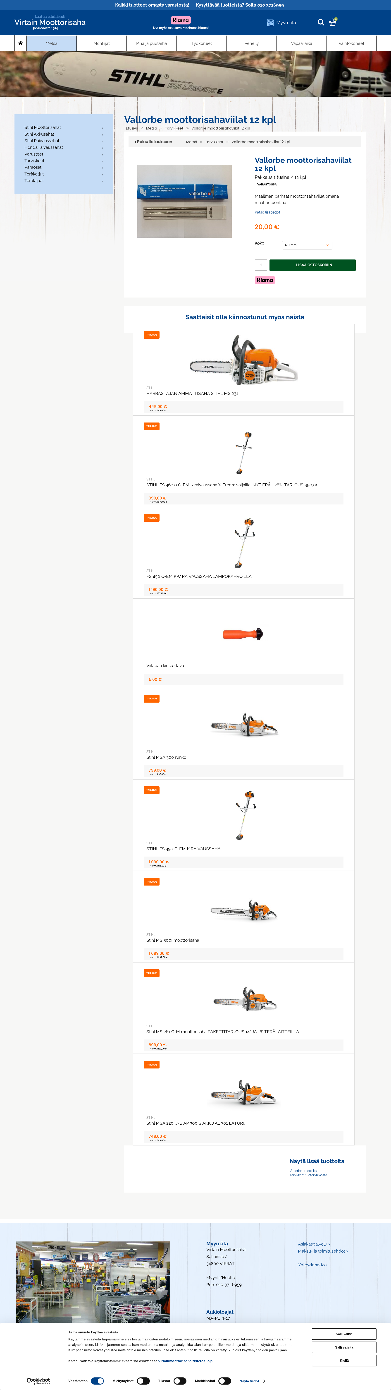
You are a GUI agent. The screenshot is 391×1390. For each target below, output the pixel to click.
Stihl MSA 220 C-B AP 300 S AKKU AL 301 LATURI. (195, 1123)
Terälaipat (34, 180)
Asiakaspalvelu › (314, 1244)
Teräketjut (34, 174)
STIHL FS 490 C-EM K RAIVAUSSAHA (183, 848)
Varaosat (32, 167)
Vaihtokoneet (351, 43)
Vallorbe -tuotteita (303, 1171)
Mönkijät (101, 43)
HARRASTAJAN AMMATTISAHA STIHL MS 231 (192, 393)
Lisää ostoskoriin (314, 265)
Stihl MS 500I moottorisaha (172, 940)
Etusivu (132, 128)
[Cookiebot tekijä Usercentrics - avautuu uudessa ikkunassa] (38, 1381)
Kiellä (344, 1360)
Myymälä (286, 22)
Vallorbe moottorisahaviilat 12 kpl (220, 128)
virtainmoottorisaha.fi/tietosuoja (185, 1361)
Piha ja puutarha (151, 43)
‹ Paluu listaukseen (153, 141)
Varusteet (33, 154)
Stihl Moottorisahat (42, 127)
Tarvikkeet (34, 160)
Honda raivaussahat (43, 147)
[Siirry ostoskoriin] (332, 24)
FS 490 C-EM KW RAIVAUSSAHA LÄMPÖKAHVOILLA (199, 576)
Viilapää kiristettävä (165, 665)
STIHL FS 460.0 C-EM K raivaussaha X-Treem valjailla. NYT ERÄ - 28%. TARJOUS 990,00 (232, 484)
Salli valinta (344, 1347)
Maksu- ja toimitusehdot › (323, 1251)
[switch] (143, 1381)
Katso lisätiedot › (268, 212)
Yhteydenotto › (312, 1265)
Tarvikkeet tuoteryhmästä (308, 1175)
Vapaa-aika (301, 43)
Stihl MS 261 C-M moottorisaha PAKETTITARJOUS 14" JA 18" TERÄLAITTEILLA (222, 1031)
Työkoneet (201, 43)
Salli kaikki (344, 1334)
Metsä (51, 43)
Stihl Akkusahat (39, 134)
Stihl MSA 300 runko (166, 757)
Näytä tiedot (249, 1381)
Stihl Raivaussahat (41, 140)
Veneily (252, 43)
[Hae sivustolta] (323, 22)
